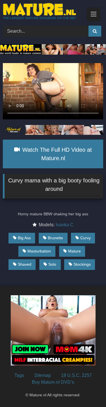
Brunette (55, 238)
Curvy (85, 238)
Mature (74, 251)
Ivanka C (64, 224)
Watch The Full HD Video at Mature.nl (56, 154)
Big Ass (24, 238)
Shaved (24, 264)
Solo (52, 264)
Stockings (82, 264)
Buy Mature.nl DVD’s (53, 382)
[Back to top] (88, 390)
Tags (19, 375)
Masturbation (39, 251)
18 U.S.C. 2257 (76, 375)
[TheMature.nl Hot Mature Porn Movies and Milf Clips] (43, 12)
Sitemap (42, 375)
